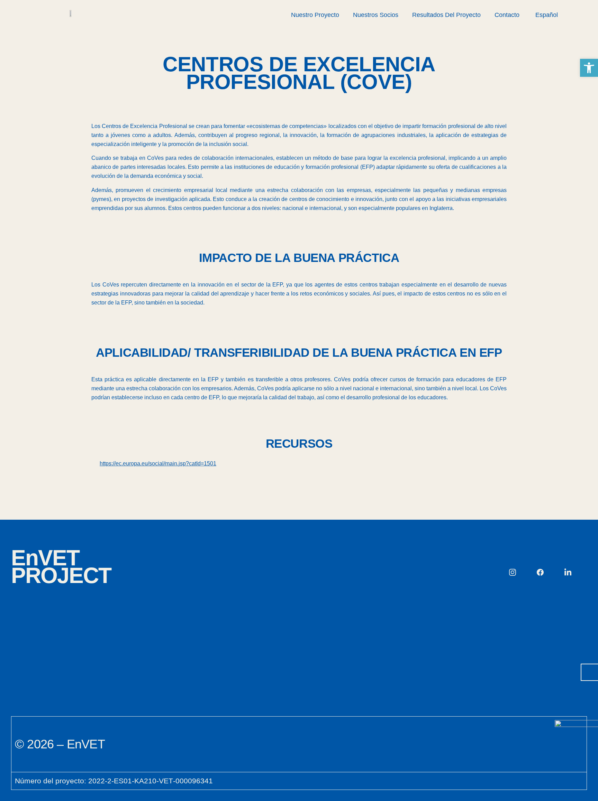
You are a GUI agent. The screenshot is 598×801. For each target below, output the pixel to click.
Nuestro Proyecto (315, 14)
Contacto (507, 14)
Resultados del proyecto (446, 14)
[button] (589, 68)
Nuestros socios (375, 14)
